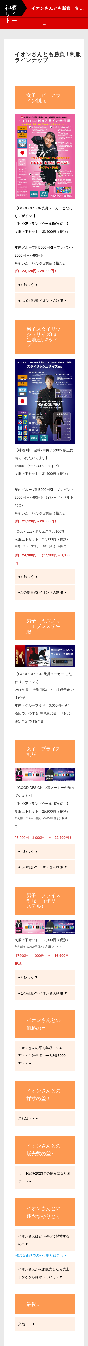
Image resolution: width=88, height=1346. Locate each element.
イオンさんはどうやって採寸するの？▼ (43, 1240)
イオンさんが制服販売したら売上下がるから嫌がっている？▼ (43, 1273)
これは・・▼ (28, 1118)
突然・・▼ (26, 1324)
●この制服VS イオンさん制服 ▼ (42, 301)
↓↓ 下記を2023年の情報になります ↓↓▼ (44, 1177)
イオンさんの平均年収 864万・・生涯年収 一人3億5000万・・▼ (42, 1055)
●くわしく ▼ (28, 285)
